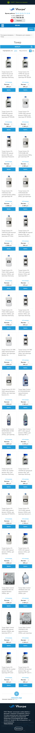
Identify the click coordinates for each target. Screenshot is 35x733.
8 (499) (17, 17)
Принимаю (18, 728)
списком (33, 51)
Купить (9, 90)
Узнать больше (8, 723)
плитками (30, 51)
